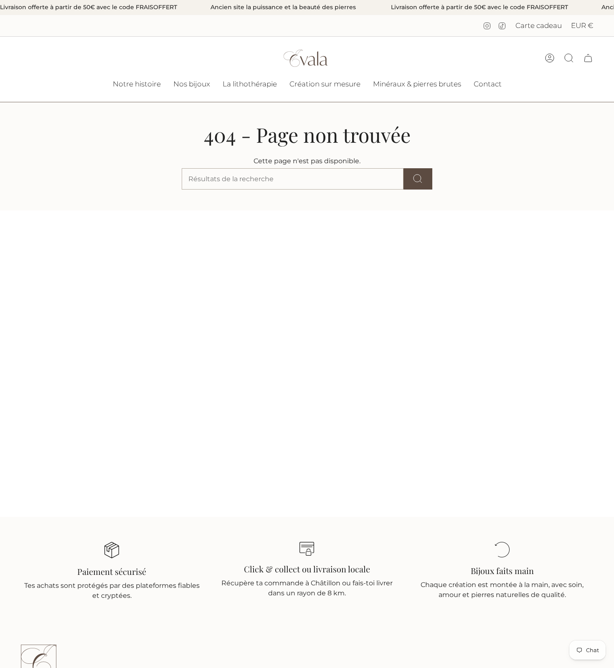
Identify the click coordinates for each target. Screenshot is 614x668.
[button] (191, 85)
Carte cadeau (538, 25)
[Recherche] (417, 179)
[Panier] (588, 58)
